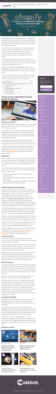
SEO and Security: (9, 91)
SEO (24, 264)
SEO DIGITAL (28, 18)
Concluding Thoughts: (10, 93)
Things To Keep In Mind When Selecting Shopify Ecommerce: (17, 83)
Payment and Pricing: (10, 85)
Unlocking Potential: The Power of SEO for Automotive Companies (28, 370)
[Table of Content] (31, 81)
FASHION (39, 4)
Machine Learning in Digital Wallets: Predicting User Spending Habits (27, 347)
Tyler (23, 26)
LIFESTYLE (15, 4)
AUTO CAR (45, 4)
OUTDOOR (21, 4)
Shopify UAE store (13, 151)
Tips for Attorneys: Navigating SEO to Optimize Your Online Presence (9, 370)
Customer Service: (9, 90)
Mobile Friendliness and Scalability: (13, 88)
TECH (9, 343)
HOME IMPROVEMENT (30, 4)
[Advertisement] (46, 56)
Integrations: (8, 86)
